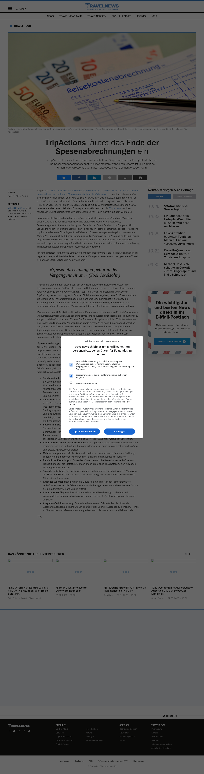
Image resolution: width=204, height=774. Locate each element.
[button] (102, 383)
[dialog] (102, 387)
